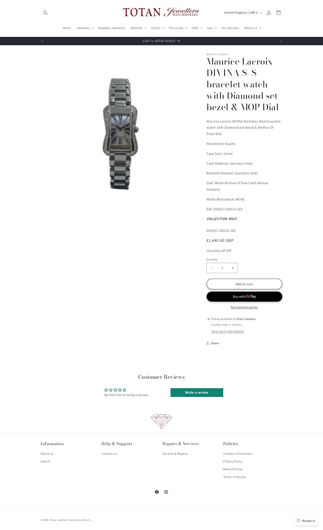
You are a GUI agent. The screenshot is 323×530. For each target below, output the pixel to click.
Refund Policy (233, 469)
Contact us (109, 454)
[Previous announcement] (42, 41)
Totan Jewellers (59, 519)
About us (47, 454)
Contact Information (237, 454)
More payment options (244, 307)
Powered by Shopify (79, 519)
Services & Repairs (175, 454)
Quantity (212, 259)
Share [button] (215, 343)
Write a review (196, 392)
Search (45, 461)
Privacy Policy (232, 461)
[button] (45, 13)
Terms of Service (234, 477)
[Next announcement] (281, 41)
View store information (227, 331)
